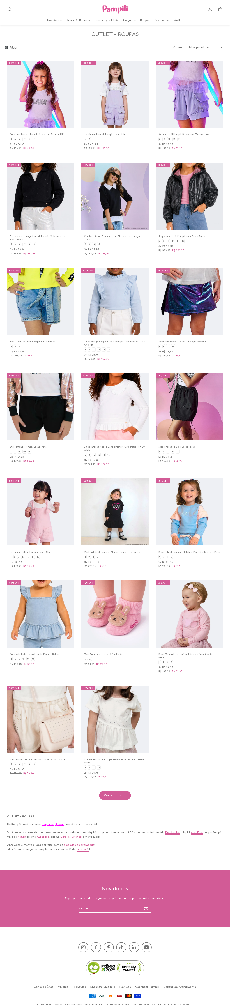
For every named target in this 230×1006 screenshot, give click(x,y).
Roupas (145, 20)
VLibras (63, 986)
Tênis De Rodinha (78, 20)
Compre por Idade (107, 20)
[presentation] (9, 9)
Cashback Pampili (147, 986)
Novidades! (54, 20)
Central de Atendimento (180, 986)
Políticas (125, 986)
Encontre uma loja (102, 986)
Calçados (129, 20)
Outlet (178, 20)
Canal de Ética (43, 986)
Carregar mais (115, 795)
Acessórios (162, 20)
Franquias (79, 986)
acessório (83, 849)
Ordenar (179, 47)
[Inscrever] (146, 908)
